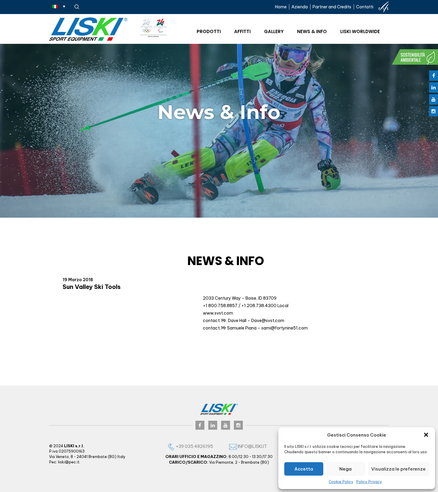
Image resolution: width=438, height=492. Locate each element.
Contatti (364, 7)
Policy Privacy (369, 481)
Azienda (299, 7)
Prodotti (209, 31)
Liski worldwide (360, 31)
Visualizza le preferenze (398, 469)
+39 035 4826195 (194, 446)
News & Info (312, 31)
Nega (345, 469)
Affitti (242, 31)
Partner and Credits (332, 7)
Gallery (274, 31)
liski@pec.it (69, 462)
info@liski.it (252, 446)
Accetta (303, 469)
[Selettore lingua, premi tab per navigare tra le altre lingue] (59, 6)
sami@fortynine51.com (284, 328)
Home (281, 7)
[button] (426, 435)
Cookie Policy (341, 481)
